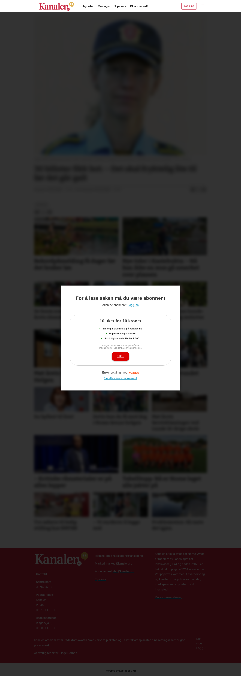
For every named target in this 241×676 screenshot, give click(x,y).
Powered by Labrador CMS (121, 670)
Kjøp (120, 356)
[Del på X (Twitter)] (198, 189)
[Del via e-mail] (204, 189)
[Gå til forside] (56, 6)
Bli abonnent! (139, 6)
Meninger (104, 6)
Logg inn (189, 6)
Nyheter (88, 6)
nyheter (41, 204)
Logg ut (201, 648)
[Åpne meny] (202, 6)
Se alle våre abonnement (120, 378)
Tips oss (120, 6)
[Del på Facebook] (192, 189)
